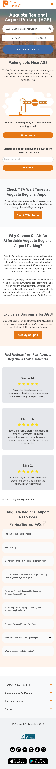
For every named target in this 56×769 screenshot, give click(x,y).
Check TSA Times (28, 215)
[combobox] (27, 29)
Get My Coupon (28, 335)
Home (5, 499)
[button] (28, 534)
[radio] (19, 384)
